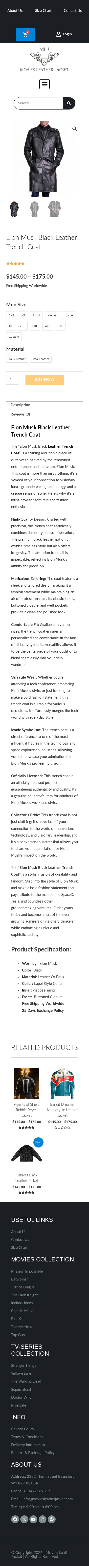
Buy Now (45, 379)
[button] (44, 84)
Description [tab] (20, 405)
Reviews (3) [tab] (20, 414)
